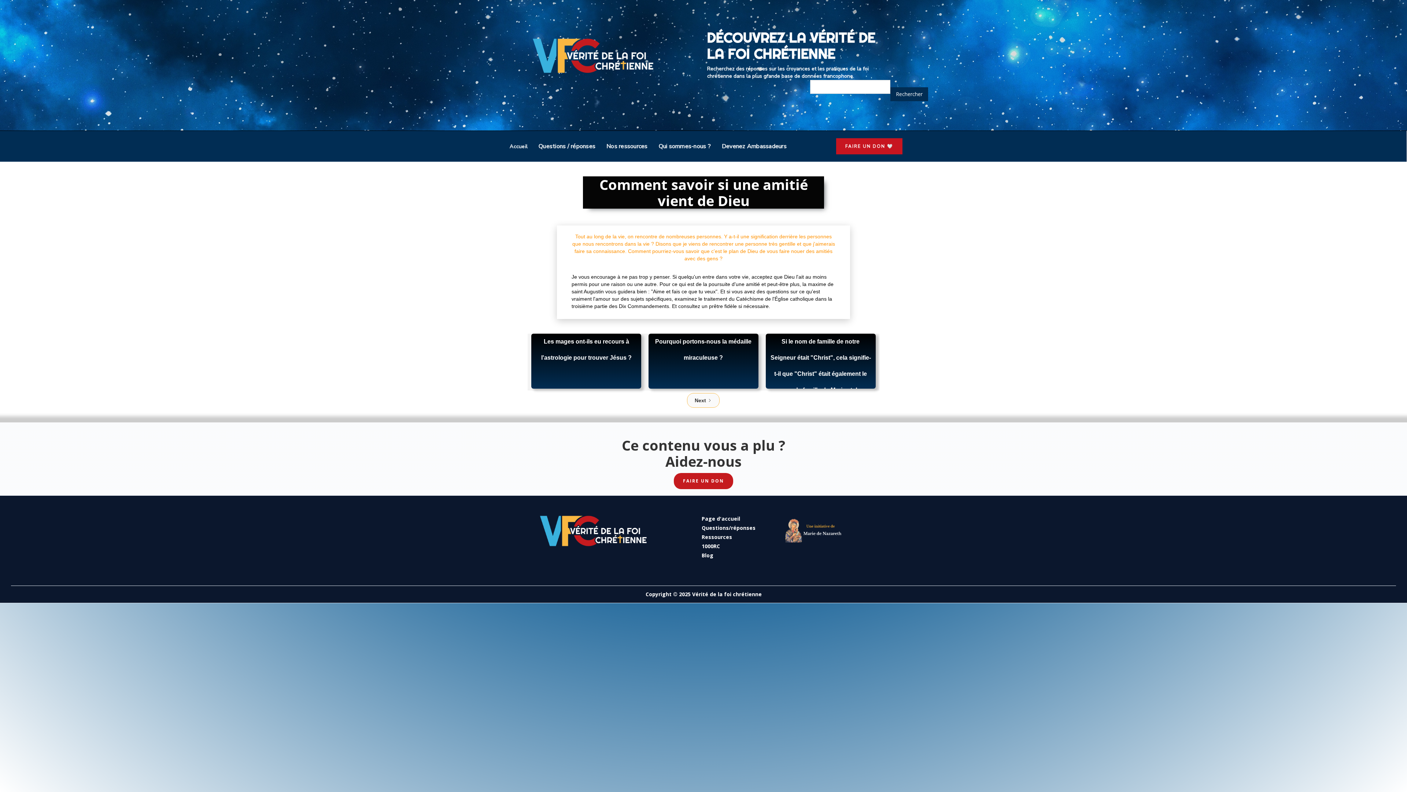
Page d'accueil (721, 518)
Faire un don (703, 481)
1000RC (711, 546)
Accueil (519, 146)
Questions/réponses (729, 527)
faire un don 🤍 (869, 146)
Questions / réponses (567, 146)
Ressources (717, 537)
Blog (707, 555)
